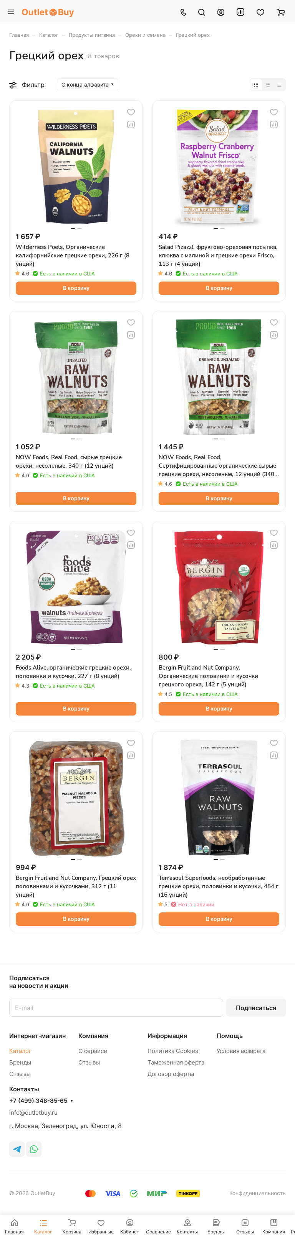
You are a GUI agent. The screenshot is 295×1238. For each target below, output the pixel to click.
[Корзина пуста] (281, 12)
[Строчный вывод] (267, 84)
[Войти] (220, 12)
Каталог (20, 1051)
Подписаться (256, 1008)
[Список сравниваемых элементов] (240, 12)
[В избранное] (131, 112)
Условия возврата (241, 1051)
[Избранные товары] (260, 12)
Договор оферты (171, 1074)
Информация (167, 1036)
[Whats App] (33, 1149)
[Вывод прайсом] (279, 84)
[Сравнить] (131, 124)
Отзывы (20, 1074)
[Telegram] (17, 1149)
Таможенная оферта (176, 1062)
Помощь (230, 1036)
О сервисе (92, 1051)
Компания (93, 1036)
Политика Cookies (173, 1051)
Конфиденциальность (257, 1193)
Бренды (20, 1062)
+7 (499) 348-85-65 (38, 1100)
